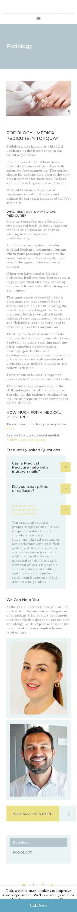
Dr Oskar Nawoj (38, 748)
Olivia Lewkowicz (38, 666)
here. (10, 428)
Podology (22, 852)
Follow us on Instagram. (26, 440)
